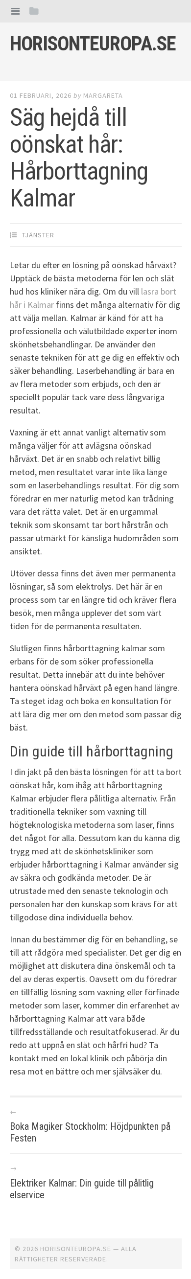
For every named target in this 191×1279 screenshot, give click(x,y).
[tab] (15, 11)
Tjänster (38, 234)
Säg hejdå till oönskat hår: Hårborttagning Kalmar (79, 157)
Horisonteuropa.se (93, 43)
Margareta (103, 95)
